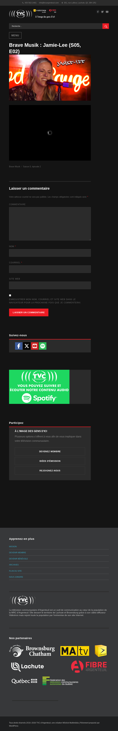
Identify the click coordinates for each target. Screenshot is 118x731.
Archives (14, 565)
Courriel (15, 262)
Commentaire (17, 204)
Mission (13, 547)
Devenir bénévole (18, 559)
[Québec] (24, 680)
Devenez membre (50, 451)
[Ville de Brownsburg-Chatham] (32, 651)
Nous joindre (16, 577)
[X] (26, 346)
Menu (15, 35)
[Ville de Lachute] (27, 666)
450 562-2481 (31, 3)
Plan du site (15, 571)
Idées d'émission (50, 461)
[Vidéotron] (101, 651)
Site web (14, 279)
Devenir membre (17, 553)
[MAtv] (74, 651)
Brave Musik (14, 166)
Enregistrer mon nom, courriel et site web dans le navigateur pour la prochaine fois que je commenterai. (45, 301)
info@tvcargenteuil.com (49, 3)
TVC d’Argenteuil (43, 723)
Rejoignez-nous (49, 470)
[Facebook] (18, 346)
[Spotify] (42, 346)
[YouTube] (34, 346)
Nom (12, 246)
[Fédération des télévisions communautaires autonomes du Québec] (60, 681)
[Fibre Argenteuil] (89, 666)
